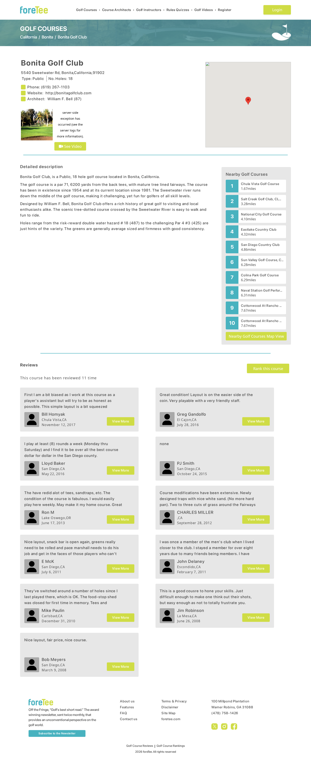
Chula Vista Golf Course (260, 184)
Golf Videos (205, 10)
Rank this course (268, 368)
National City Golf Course (261, 214)
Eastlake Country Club (259, 230)
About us (127, 701)
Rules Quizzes (180, 10)
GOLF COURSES (43, 28)
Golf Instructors (150, 10)
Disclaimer (169, 707)
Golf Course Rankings (171, 745)
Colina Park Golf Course (260, 275)
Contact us (129, 719)
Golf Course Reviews (139, 745)
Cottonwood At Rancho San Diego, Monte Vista (262, 306)
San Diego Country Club (260, 245)
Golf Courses (88, 10)
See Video (72, 146)
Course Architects (118, 10)
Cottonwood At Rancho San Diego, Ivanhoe (262, 321)
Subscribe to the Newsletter (57, 733)
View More (120, 421)
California (28, 37)
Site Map (168, 713)
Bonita (47, 37)
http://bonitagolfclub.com (68, 93)
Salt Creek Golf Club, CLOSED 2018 (262, 199)
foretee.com (170, 719)
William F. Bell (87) (64, 99)
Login (277, 9)
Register (224, 10)
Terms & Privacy (174, 701)
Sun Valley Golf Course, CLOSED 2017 (262, 260)
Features (127, 707)
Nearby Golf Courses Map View (256, 336)
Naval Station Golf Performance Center (262, 290)
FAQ (123, 713)
